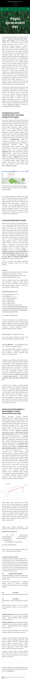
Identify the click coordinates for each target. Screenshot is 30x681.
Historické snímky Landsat (20, 38)
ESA (3, 49)
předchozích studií (23, 443)
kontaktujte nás (10, 671)
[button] (1, 9)
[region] (15, 3)
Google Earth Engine (13, 104)
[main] (15, 22)
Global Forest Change (11, 165)
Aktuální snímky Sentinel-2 (8, 40)
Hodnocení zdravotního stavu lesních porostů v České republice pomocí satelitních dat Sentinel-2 (15, 432)
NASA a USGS (14, 46)
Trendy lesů (10, 38)
